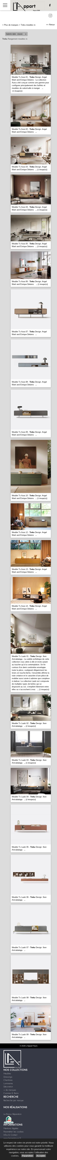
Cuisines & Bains (11, 1093)
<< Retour (50, 25)
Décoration (8, 1086)
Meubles (7, 1073)
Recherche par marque (13, 1100)
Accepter (41, 1155)
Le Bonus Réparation (12, 1114)
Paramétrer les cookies (14, 1131)
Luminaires (8, 1083)
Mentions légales (11, 1128)
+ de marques (10, 1090)
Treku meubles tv (28, 25)
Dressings (8, 1076)
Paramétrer (27, 1155)
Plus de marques (11, 25)
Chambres (8, 1080)
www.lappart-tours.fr (12, 1138)
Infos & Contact (10, 1134)
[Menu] (5, 5)
